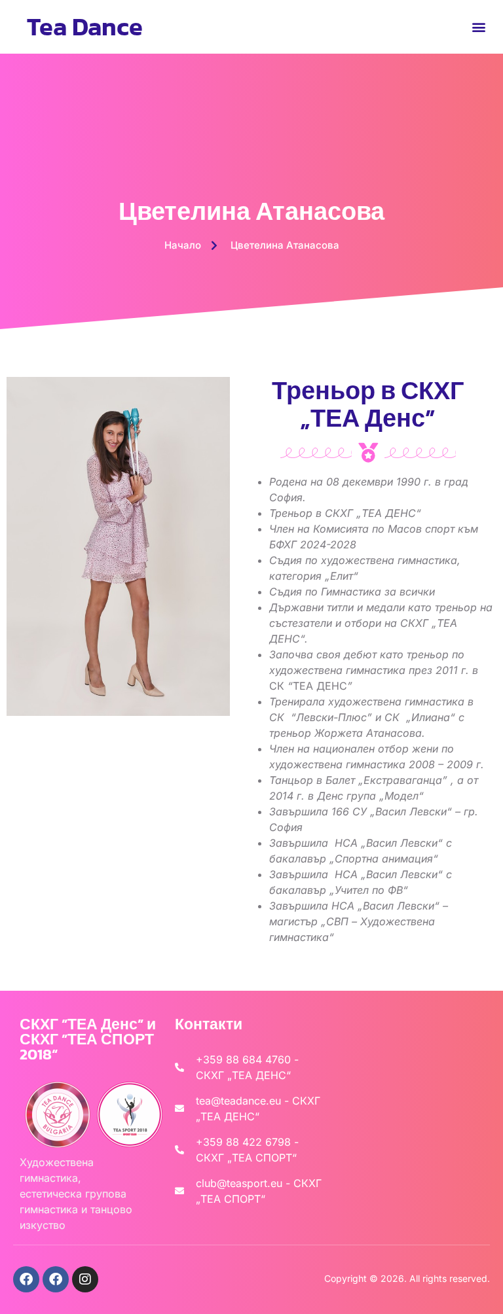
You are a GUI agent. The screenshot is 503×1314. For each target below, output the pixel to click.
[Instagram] (85, 1279)
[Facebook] (26, 1279)
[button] (479, 26)
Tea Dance (85, 26)
